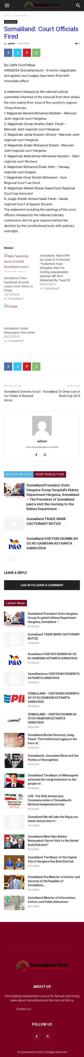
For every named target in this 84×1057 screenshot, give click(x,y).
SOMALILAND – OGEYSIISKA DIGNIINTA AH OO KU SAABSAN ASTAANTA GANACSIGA (53, 697)
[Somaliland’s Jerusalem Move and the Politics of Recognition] (14, 761)
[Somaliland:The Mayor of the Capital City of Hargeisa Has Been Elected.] (14, 862)
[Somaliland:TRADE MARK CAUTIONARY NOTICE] (14, 524)
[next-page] (13, 558)
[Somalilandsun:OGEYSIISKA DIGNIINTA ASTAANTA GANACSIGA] (14, 679)
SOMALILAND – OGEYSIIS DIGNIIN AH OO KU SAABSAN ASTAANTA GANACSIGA (52, 718)
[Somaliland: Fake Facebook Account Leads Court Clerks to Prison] (20, 262)
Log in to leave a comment (42, 585)
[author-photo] (42, 435)
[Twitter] (17, 53)
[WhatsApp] (36, 53)
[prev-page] (6, 558)
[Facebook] (8, 53)
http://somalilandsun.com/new (42, 447)
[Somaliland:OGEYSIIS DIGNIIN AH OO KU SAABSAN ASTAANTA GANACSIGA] (14, 543)
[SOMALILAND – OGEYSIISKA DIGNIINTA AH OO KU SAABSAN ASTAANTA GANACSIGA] (14, 698)
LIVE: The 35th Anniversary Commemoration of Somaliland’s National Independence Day (50, 800)
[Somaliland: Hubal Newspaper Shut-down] (20, 313)
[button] (6, 5)
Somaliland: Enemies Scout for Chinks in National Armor (22, 396)
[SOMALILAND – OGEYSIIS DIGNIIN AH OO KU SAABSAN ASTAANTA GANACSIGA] (14, 719)
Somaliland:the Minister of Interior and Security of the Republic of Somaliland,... (54, 881)
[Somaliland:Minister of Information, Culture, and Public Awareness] (14, 903)
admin (11, 43)
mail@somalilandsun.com (50, 1009)
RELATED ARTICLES (19, 474)
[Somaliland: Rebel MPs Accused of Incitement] (58, 271)
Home (7, 15)
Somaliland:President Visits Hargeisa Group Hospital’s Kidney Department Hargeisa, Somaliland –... (53, 618)
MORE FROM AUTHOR (50, 474)
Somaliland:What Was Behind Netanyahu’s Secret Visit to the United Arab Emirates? (53, 840)
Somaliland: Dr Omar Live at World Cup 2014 (61, 394)
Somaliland (21, 15)
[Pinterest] (27, 53)
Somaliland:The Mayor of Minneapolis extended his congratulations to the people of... (53, 779)
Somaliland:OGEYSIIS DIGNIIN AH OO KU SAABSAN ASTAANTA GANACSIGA (52, 543)
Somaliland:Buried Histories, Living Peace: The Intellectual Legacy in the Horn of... (52, 739)
